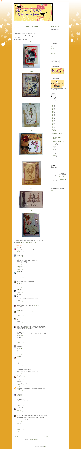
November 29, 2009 (20, 397)
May (53, 150)
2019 (53, 114)
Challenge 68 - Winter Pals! (57, 133)
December (55, 130)
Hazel (18, 247)
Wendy (31, 41)
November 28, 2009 (20, 384)
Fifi (31, 210)
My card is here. (19, 283)
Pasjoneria (19, 266)
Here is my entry (36, 305)
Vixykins (18, 289)
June (54, 149)
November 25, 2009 (20, 264)
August (54, 146)
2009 (53, 129)
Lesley (31, 158)
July (53, 147)
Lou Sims (18, 271)
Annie (18, 294)
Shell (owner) (53, 48)
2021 (53, 111)
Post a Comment (18, 431)
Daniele (31, 71)
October (54, 143)
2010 (53, 127)
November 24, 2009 (20, 251)
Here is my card (19, 348)
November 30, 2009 (20, 429)
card (27, 327)
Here (17, 401)
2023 (53, 108)
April (54, 152)
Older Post (46, 436)
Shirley (18, 423)
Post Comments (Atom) (34, 439)
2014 (53, 121)
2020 (53, 112)
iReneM (18, 279)
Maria (51, 51)
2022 (53, 109)
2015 (53, 120)
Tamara (52, 46)
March (54, 153)
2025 (53, 105)
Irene (18, 344)
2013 (53, 123)
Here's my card (19, 395)
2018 (53, 115)
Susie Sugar (19, 304)
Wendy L (52, 44)
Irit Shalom (19, 407)
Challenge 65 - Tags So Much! (57, 139)
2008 (53, 158)
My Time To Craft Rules (55, 26)
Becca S (52, 55)
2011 (53, 126)
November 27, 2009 (20, 354)
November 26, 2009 (20, 301)
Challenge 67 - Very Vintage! (31, 26)
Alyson (52, 56)
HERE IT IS (19, 410)
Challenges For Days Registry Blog (62, 177)
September (55, 144)
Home (31, 436)
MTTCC (52, 190)
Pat (31, 130)
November (55, 132)
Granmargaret (53, 53)
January (54, 156)
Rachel (18, 317)
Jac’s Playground (20, 386)
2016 (53, 118)
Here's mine (30, 383)
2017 (53, 117)
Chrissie (31, 100)
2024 (53, 106)
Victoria (18, 356)
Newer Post (17, 436)
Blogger (45, 446)
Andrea (18, 375)
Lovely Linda (19, 413)
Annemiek (18, 310)
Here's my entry (34, 311)
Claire (31, 188)
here (21, 255)
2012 (53, 124)
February (54, 155)
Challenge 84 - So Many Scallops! (58, 141)
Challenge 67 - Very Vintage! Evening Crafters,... (57, 135)
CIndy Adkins (19, 259)
